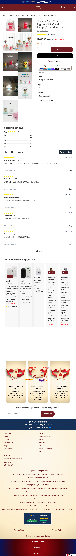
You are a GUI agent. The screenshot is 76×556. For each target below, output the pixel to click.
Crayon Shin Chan (42, 31)
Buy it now (55, 56)
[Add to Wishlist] (42, 269)
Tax (40, 446)
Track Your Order (45, 436)
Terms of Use (19, 530)
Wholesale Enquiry (45, 452)
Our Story (7, 439)
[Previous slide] (8, 272)
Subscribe (48, 414)
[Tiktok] (12, 465)
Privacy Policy (57, 530)
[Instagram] (8, 465)
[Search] (61, 7)
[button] (71, 555)
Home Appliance (14, 15)
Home (5, 15)
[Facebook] (5, 465)
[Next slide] (16, 272)
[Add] (43, 265)
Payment (42, 442)
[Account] (64, 7)
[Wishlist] (69, 7)
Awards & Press (9, 442)
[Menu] (2, 7)
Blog (5, 446)
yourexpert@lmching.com (13, 459)
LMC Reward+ (8, 449)
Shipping (42, 439)
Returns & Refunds (45, 449)
